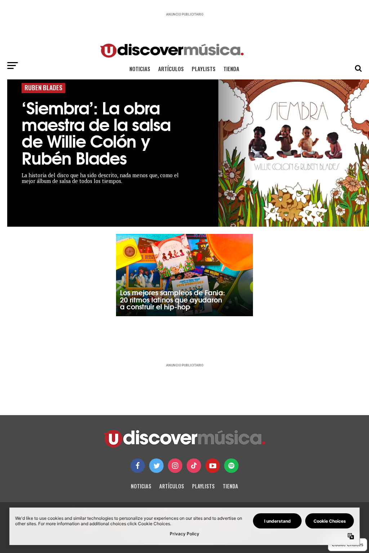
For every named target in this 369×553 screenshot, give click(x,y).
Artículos (171, 69)
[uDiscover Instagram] (175, 465)
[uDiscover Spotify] (231, 465)
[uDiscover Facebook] (137, 465)
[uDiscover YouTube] (212, 465)
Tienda (231, 69)
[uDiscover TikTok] (194, 465)
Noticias (139, 69)
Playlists (203, 69)
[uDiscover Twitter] (156, 465)
